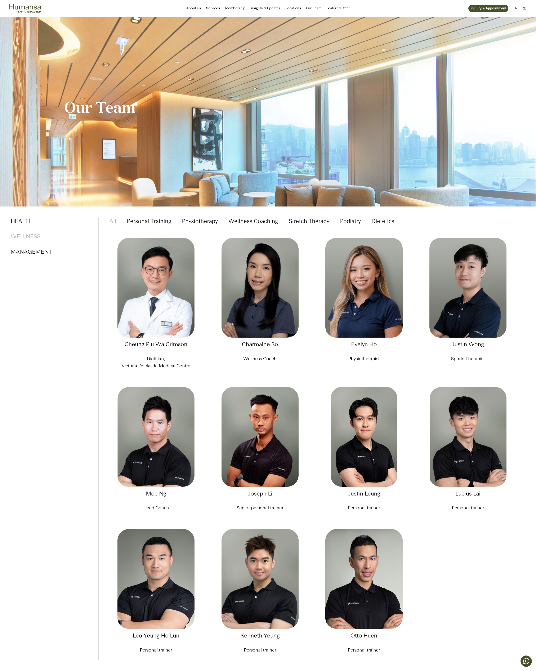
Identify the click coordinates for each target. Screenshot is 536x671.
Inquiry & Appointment (488, 8)
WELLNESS (25, 237)
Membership (235, 8)
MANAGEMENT (31, 252)
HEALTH (22, 221)
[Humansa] (25, 8)
